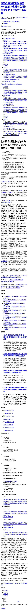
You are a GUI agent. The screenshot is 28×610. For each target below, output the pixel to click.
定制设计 (5, 592)
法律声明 (17, 583)
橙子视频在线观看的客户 (12, 79)
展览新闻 (21, 284)
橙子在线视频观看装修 (16, 511)
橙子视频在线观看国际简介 (10, 499)
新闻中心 (5, 67)
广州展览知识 (19, 71)
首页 (17, 284)
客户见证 (15, 133)
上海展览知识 (11, 71)
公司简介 (5, 76)
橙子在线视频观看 (8, 53)
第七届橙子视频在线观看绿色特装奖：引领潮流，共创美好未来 (15, 337)
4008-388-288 (6, 481)
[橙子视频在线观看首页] (11, 84)
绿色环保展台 (22, 513)
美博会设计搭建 (16, 532)
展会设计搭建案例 (8, 527)
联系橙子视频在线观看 (9, 81)
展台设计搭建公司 (6, 202)
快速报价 (5, 590)
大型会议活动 (15, 513)
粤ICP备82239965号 (9, 583)
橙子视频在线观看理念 (14, 76)
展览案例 (5, 40)
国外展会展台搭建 (8, 525)
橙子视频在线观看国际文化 (15, 501)
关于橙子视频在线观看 (9, 74)
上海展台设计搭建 (17, 522)
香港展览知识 (9, 72)
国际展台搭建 (6, 47)
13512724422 (13, 481)
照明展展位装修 (17, 534)
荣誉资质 (10, 77)
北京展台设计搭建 (5, 181)
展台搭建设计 (8, 41)
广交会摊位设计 (7, 532)
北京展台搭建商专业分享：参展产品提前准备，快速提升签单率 (15, 389)
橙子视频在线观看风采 (19, 77)
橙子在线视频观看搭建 (10, 55)
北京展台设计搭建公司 (7, 192)
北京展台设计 (4, 261)
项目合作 (5, 594)
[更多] (6, 407)
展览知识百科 (21, 69)
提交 (18, 601)
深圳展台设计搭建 (13, 524)
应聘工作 (5, 595)
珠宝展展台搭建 (9, 534)
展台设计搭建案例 (8, 517)
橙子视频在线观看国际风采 (13, 503)
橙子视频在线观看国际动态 (10, 69)
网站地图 (5, 23)
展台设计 (20, 190)
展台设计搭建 (8, 90)
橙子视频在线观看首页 (9, 38)
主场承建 (5, 64)
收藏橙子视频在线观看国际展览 (11, 21)
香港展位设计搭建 (22, 524)
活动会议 (5, 65)
